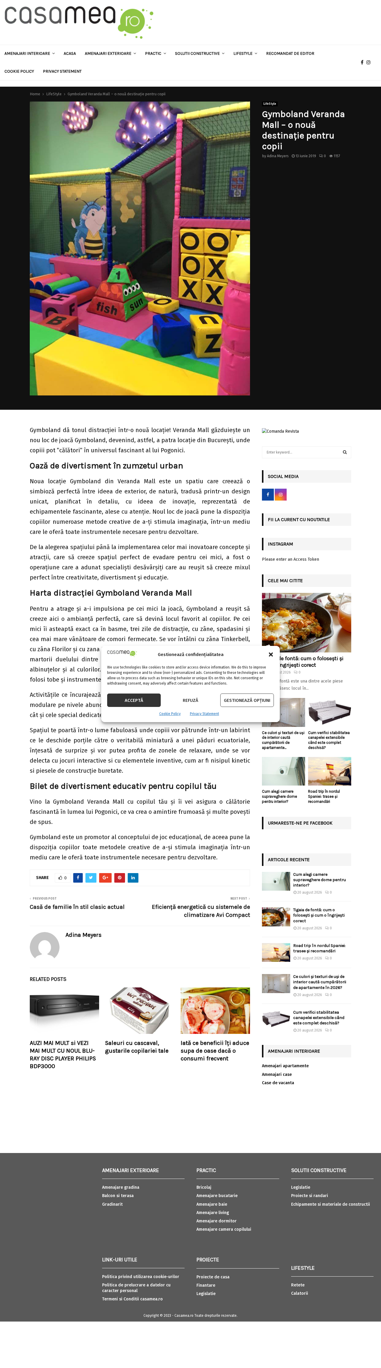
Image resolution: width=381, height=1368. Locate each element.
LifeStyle (269, 104)
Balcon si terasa (118, 1195)
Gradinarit (112, 1204)
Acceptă (134, 700)
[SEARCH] (344, 452)
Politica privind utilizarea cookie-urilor (140, 1276)
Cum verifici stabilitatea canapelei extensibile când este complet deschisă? (329, 740)
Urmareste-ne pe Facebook (300, 823)
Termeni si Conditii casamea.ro (132, 1299)
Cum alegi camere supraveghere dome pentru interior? (279, 796)
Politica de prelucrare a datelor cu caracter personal (136, 1288)
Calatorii (299, 1293)
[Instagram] (370, 62)
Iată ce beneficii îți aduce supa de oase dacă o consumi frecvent (215, 1051)
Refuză (190, 700)
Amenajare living (212, 1212)
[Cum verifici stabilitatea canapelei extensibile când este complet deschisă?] (329, 712)
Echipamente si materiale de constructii (330, 1204)
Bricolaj (203, 1187)
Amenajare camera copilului (223, 1229)
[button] (271, 654)
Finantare (205, 1285)
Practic (153, 53)
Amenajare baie (211, 1204)
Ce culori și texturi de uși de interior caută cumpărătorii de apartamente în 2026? (319, 982)
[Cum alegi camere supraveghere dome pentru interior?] (283, 771)
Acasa (70, 53)
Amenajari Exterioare (108, 53)
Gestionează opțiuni (247, 700)
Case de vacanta (278, 1082)
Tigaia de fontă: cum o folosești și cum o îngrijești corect (302, 661)
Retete (298, 1285)
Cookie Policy (170, 714)
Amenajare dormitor (216, 1221)
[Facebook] (363, 62)
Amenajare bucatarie (217, 1195)
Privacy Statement (204, 714)
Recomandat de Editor (290, 53)
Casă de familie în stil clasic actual (77, 906)
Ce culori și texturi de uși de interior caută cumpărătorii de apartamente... (283, 740)
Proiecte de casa (212, 1277)
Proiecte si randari (309, 1195)
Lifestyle (242, 53)
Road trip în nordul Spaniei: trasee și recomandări (324, 796)
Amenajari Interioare (27, 53)
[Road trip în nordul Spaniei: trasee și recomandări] (329, 771)
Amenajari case (277, 1074)
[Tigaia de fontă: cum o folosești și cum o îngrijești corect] (306, 622)
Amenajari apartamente (285, 1065)
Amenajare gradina (120, 1187)
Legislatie (206, 1293)
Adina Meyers (278, 156)
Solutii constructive (197, 53)
